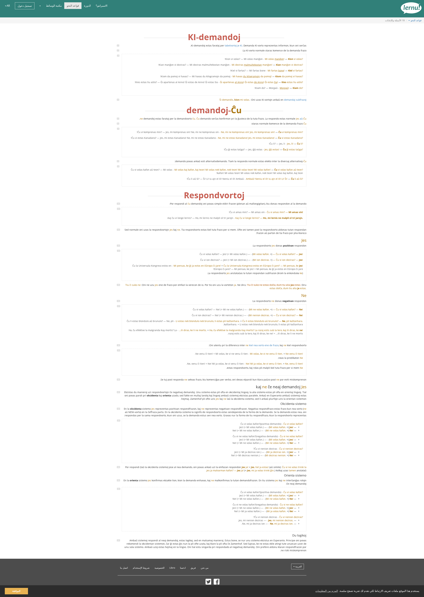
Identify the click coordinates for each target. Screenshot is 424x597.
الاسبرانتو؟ (101, 5)
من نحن (205, 567)
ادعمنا (183, 567)
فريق (193, 567)
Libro (172, 567)
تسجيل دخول (25, 6)
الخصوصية (159, 567)
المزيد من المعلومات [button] (326, 591)
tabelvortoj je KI (233, 45)
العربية (298, 566)
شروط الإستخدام (141, 567)
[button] (40, 5)
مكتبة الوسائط (54, 5)
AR (8, 5)
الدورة (87, 5)
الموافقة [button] (16, 591)
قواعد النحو (73, 5)
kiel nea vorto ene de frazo (262, 345)
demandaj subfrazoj (295, 99)
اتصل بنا (124, 567)
